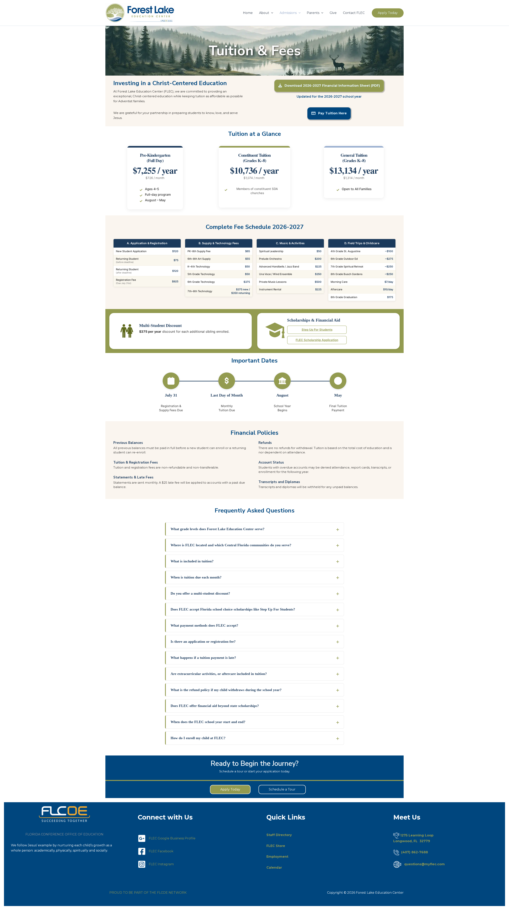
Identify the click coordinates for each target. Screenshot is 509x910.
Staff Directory (279, 835)
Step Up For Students (317, 330)
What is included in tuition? (192, 561)
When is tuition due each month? (196, 577)
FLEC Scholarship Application (317, 340)
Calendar (274, 867)
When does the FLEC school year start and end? (208, 722)
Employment (277, 856)
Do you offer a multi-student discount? (200, 593)
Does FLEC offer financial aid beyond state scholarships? (215, 706)
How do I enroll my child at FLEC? (198, 738)
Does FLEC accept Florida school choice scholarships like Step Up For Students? (233, 609)
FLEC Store (275, 846)
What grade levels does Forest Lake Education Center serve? (217, 529)
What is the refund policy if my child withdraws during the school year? (226, 690)
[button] (271, 13)
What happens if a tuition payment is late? (203, 658)
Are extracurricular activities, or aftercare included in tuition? (219, 674)
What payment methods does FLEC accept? (204, 625)
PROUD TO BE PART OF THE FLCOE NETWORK (148, 892)
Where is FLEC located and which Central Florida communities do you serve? (231, 545)
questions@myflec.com (424, 864)
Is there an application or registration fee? (203, 642)
